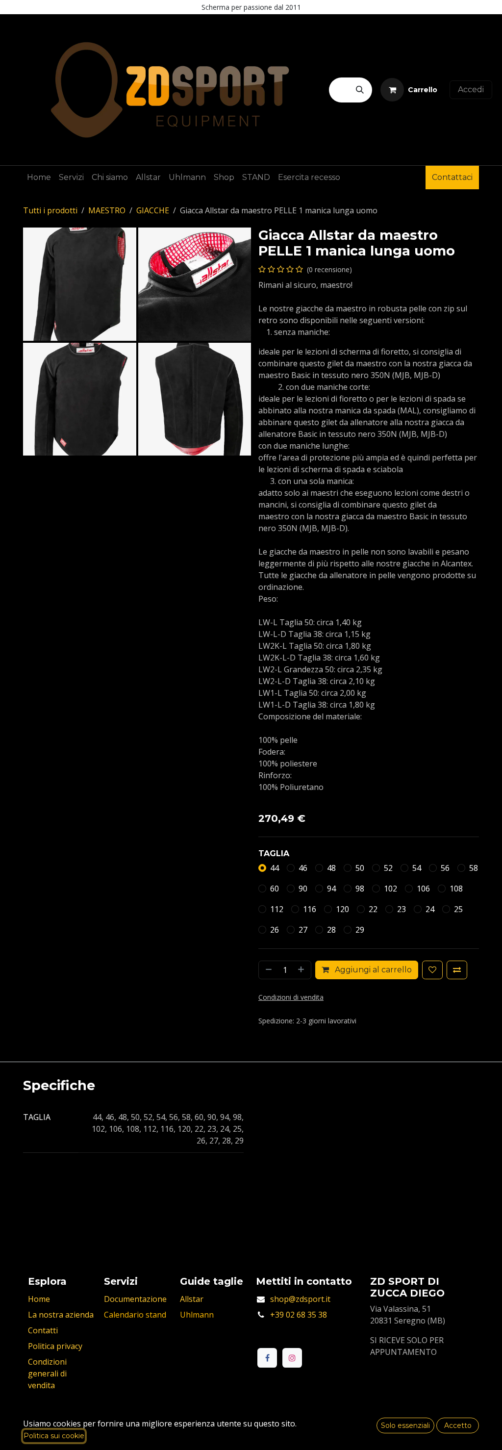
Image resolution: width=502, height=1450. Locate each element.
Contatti (43, 1330)
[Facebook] (267, 1358)
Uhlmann (197, 1314)
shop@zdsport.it (300, 1299)
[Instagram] (292, 1358)
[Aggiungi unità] (302, 970)
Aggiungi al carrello (372, 969)
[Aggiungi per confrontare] (457, 970)
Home (39, 1299)
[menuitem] (39, 177)
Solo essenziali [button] (405, 1425)
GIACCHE (152, 210)
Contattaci (452, 177)
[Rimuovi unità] (267, 970)
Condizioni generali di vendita (47, 1373)
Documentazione (135, 1299)
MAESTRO (107, 210)
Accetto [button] (458, 1425)
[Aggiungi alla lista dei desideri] (432, 970)
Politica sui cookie (54, 1435)
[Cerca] (360, 89)
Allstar (191, 1299)
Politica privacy (55, 1346)
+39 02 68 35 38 (298, 1314)
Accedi (471, 89)
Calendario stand (135, 1314)
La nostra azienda (61, 1314)
